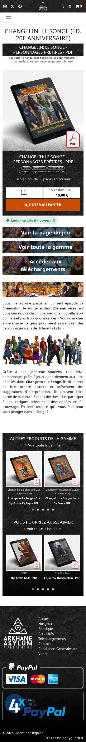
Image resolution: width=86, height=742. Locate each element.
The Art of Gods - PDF (24, 575)
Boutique (14, 58)
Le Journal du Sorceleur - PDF (62, 575)
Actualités (46, 633)
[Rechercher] (62, 6)
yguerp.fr (76, 738)
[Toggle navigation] (8, 18)
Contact (44, 643)
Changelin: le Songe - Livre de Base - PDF (62, 496)
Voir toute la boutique (44, 528)
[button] (32, 510)
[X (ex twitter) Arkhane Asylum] (12, 6)
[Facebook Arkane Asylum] (20, 6)
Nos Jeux (45, 623)
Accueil (43, 618)
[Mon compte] (70, 6)
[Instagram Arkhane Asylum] (5, 6)
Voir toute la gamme (44, 445)
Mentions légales (29, 733)
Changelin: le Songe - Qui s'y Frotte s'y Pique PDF (24, 496)
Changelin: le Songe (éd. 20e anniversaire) (49, 58)
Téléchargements (52, 638)
